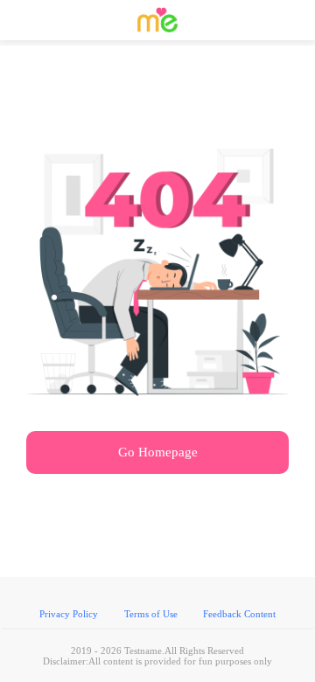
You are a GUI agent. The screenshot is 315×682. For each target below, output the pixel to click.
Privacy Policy (68, 614)
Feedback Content (239, 614)
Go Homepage (158, 452)
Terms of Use (151, 614)
